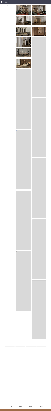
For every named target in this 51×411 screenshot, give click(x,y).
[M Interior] (6, 2)
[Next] (46, 377)
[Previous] (4, 377)
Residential (6, 5)
